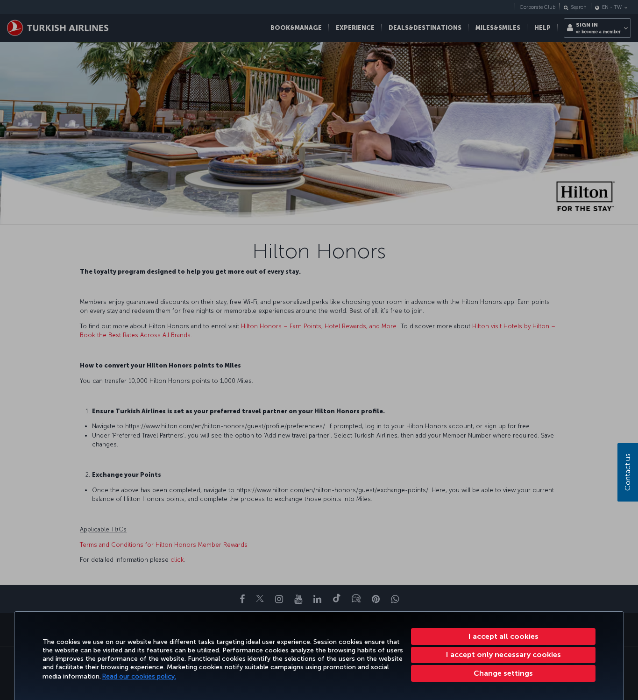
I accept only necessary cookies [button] (503, 654)
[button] (503, 673)
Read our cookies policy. (139, 676)
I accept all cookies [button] (503, 636)
